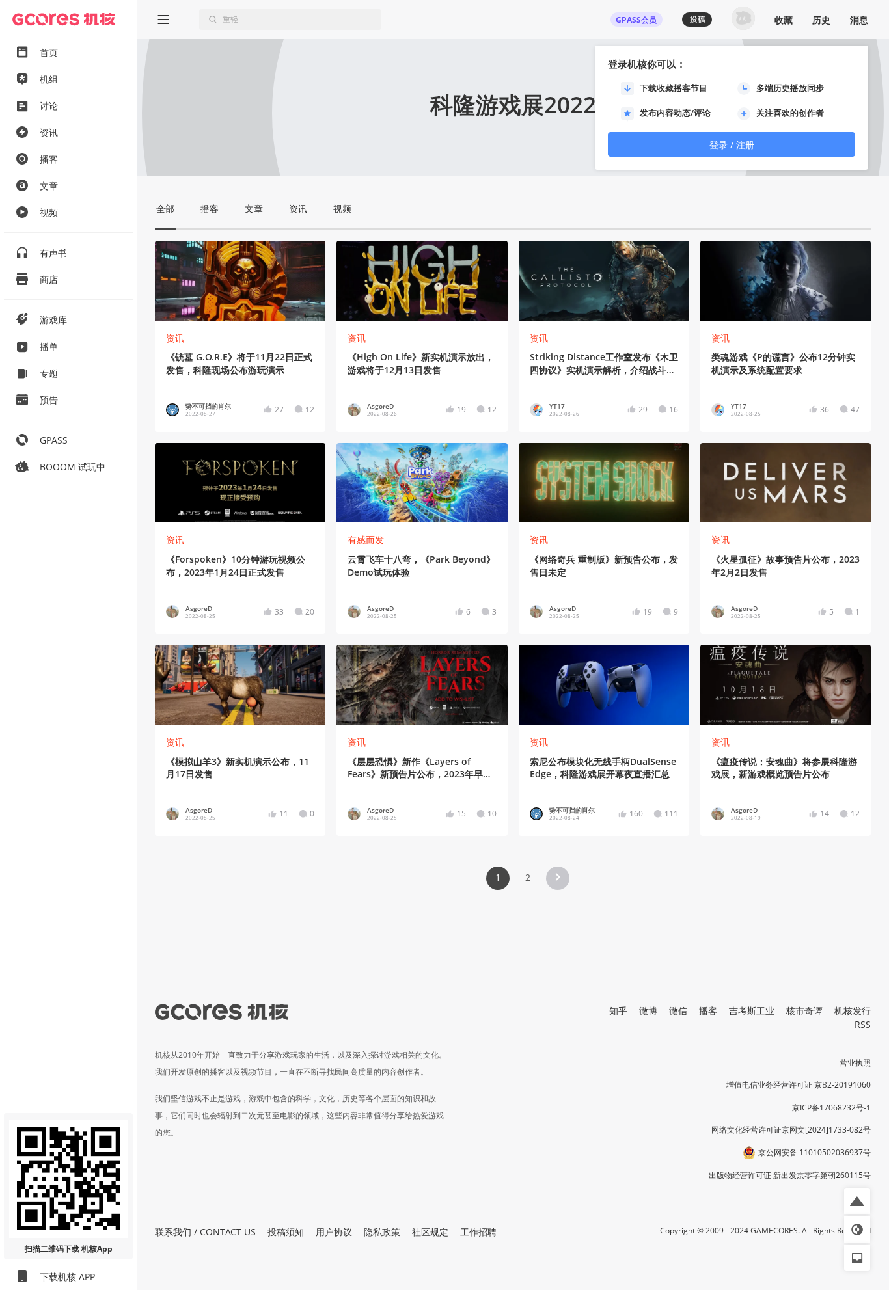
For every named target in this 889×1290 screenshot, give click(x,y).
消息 (859, 20)
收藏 (783, 20)
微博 (648, 1010)
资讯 (175, 338)
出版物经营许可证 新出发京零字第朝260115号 (790, 1175)
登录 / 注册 (731, 145)
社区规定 (430, 1232)
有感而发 (366, 539)
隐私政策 (382, 1232)
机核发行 (852, 1010)
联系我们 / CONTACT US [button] (205, 1232)
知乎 (618, 1010)
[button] (557, 878)
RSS (863, 1024)
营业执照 (855, 1062)
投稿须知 (285, 1232)
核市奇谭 (804, 1010)
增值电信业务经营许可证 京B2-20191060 (798, 1084)
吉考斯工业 (751, 1010)
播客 (708, 1010)
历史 (821, 20)
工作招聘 (478, 1232)
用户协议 (334, 1232)
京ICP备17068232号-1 (831, 1107)
